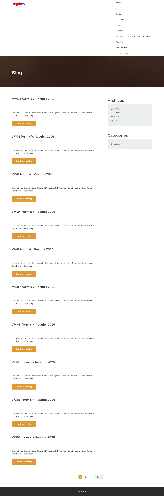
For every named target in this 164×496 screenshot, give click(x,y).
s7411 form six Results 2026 (33, 249)
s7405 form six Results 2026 (33, 324)
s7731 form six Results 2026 (33, 136)
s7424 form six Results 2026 (33, 211)
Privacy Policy (122, 53)
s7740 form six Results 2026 (33, 99)
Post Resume (121, 48)
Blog (118, 8)
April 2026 (115, 120)
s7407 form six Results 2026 (33, 287)
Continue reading (24, 123)
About (118, 3)
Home (118, 25)
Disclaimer (120, 20)
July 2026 (115, 109)
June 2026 (115, 113)
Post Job (119, 42)
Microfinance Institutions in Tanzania (133, 36)
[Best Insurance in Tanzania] (19, 4)
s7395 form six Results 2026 (33, 362)
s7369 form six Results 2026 (33, 437)
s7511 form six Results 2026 (33, 174)
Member (119, 31)
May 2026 (115, 117)
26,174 (96, 477)
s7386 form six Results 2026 (33, 399)
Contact (119, 14)
